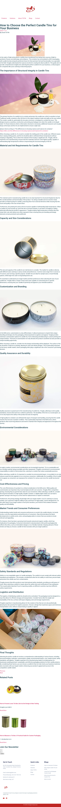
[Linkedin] (6, 798)
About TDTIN (22, 18)
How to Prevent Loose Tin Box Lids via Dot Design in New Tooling (19, 703)
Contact (37, 18)
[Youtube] (3, 798)
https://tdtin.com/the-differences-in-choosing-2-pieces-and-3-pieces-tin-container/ (24, 131)
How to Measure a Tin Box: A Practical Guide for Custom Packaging (20, 735)
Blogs (30, 18)
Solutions (12, 18)
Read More (3, 710)
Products (4, 18)
